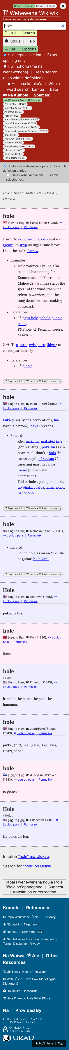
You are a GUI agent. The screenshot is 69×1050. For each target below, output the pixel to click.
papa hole (30, 318)
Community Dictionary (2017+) (21, 127)
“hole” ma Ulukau (33, 856)
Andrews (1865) (13, 112)
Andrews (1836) (13, 154)
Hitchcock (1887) (13, 150)
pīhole (27, 366)
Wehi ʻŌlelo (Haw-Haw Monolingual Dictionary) (29, 981)
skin (21, 239)
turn (41, 344)
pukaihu (48, 447)
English (51, 6)
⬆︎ (49, 1043)
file (36, 239)
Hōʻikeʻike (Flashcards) (22, 991)
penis (22, 323)
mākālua (33, 441)
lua (56, 420)
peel (29, 239)
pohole (44, 318)
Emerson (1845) (13, 142)
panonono (26, 493)
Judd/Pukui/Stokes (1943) (19, 146)
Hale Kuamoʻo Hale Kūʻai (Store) (29, 998)
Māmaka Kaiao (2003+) (17, 108)
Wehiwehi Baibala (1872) (17, 138)
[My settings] (63, 6)
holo (52, 453)
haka (34, 426)
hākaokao (46, 458)
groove (8, 245)
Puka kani (41, 559)
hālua (50, 487)
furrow (32, 250)
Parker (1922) (12, 115)
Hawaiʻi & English (23, 6)
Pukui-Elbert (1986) (15, 104)
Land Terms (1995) (14, 158)
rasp (44, 239)
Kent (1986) (10, 135)
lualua (39, 487)
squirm (21, 344)
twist (33, 344)
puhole (57, 318)
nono (60, 487)
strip (23, 245)
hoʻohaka (25, 487)
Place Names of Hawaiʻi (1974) (21, 119)
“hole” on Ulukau (37, 866)
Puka (7, 420)
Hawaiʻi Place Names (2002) (20, 123)
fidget (51, 344)
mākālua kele (51, 441)
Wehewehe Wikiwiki (34, 13)
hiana (22, 470)
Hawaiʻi (40, 6)
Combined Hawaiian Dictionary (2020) (25, 131)
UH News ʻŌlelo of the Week (26, 971)
